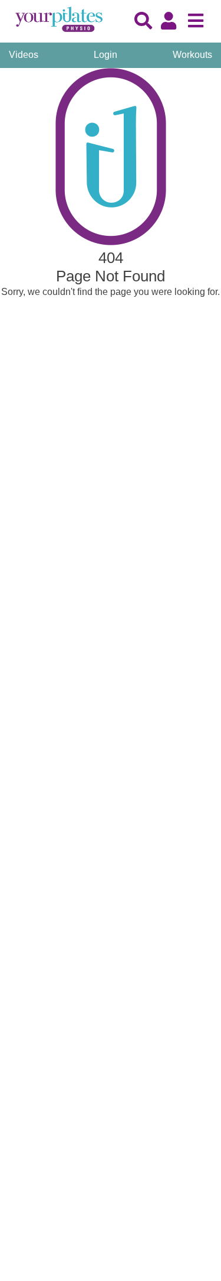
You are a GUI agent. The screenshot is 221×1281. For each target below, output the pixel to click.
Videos (23, 55)
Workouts (192, 55)
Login (105, 55)
